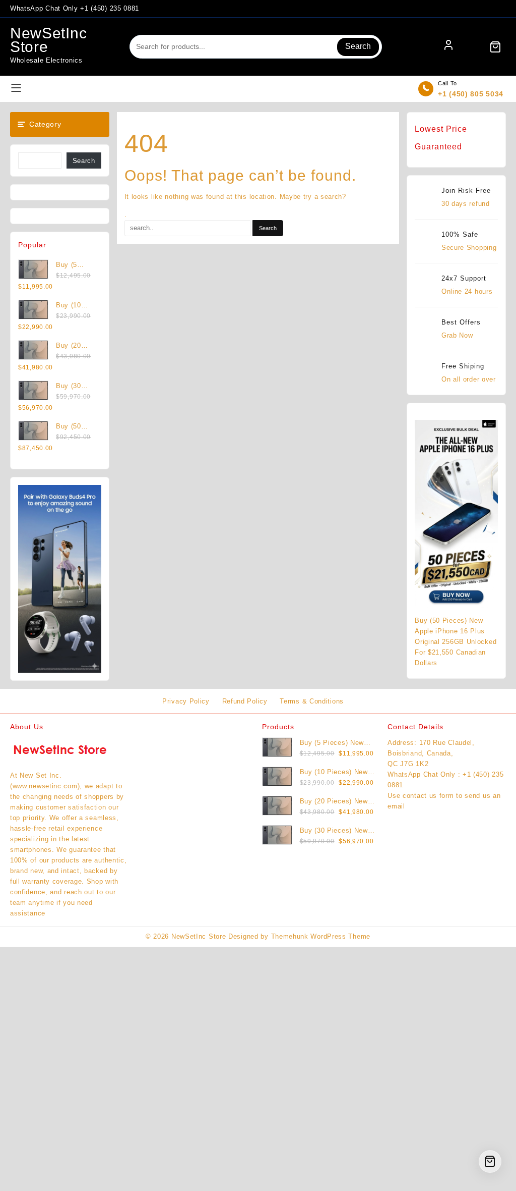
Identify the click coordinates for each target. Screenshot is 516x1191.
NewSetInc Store (48, 40)
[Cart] (495, 47)
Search (358, 46)
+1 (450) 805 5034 (470, 94)
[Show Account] (448, 47)
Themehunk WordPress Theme (321, 936)
